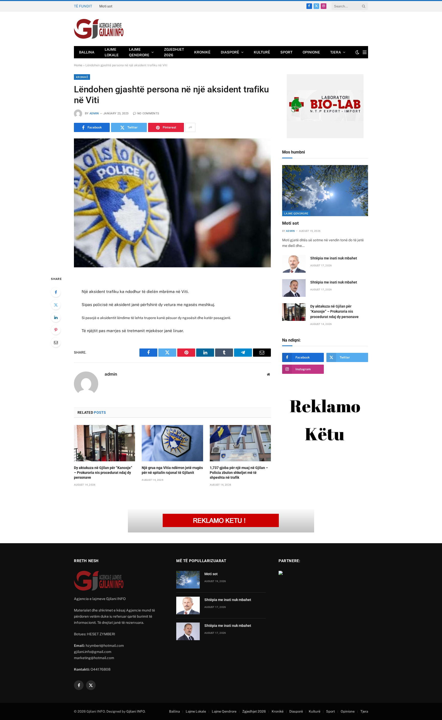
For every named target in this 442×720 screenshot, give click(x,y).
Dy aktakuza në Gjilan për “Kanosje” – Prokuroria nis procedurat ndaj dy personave (103, 472)
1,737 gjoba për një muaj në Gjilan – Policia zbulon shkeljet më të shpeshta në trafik (239, 472)
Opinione (311, 52)
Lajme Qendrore (139, 52)
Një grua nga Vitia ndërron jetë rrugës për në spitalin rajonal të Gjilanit (172, 470)
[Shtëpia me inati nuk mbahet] (294, 264)
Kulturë (262, 52)
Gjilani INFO (135, 711)
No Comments (148, 113)
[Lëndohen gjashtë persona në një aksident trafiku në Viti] (172, 202)
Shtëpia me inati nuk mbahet (122, 6)
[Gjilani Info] (99, 28)
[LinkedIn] (56, 317)
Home (78, 65)
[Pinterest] (56, 330)
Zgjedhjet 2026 (174, 52)
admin (94, 113)
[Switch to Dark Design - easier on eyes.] (357, 52)
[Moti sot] (325, 190)
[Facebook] (56, 292)
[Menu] (365, 52)
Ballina (86, 52)
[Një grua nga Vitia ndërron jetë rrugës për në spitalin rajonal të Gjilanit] (172, 443)
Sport (286, 52)
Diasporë (230, 52)
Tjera (335, 52)
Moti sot (290, 223)
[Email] (56, 342)
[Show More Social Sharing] (190, 127)
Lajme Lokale (112, 52)
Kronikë (202, 52)
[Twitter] (56, 305)
